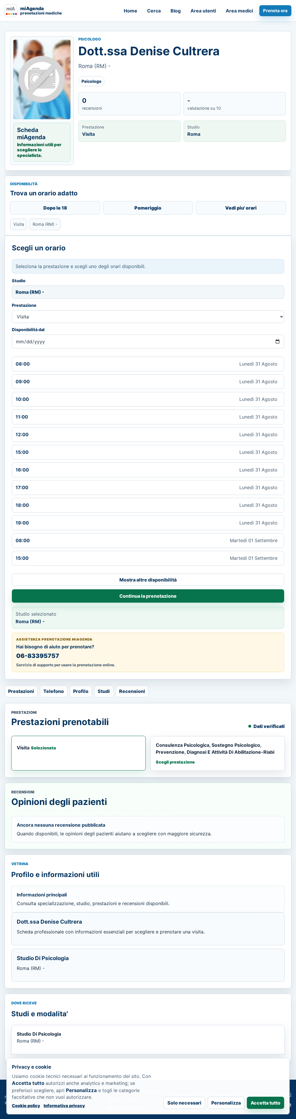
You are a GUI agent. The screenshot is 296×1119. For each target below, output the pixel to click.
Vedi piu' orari (241, 208)
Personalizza (226, 1103)
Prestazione (24, 305)
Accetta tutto (265, 1103)
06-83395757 (37, 655)
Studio (18, 280)
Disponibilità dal (28, 329)
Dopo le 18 (55, 208)
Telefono (53, 691)
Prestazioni (21, 691)
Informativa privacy (64, 1105)
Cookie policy (26, 1105)
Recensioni (132, 691)
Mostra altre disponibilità (148, 580)
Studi (104, 691)
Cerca (154, 11)
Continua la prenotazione (148, 596)
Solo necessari (184, 1103)
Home (130, 11)
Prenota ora (275, 10)
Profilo (80, 691)
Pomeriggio (147, 208)
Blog (176, 11)
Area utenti (203, 11)
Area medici (239, 11)
